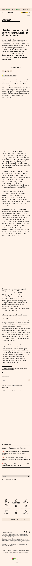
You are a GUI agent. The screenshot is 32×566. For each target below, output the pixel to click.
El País (28, 15)
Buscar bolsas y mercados (9, 472)
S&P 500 (14, 9)
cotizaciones (6, 513)
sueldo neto (25, 502)
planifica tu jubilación (6, 508)
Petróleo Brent (25, 9)
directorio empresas (25, 508)
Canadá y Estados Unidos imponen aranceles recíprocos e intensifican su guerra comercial (15, 447)
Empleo (8, 23)
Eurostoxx (8, 479)
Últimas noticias (25, 23)
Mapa (20, 552)
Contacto (4, 550)
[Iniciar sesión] (29, 12)
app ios (16, 513)
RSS (22, 552)
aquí (24, 390)
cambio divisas (16, 508)
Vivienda (4, 23)
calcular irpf (6, 502)
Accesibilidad (15, 552)
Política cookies (15, 550)
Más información (5, 387)
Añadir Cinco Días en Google (10, 75)
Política (19, 23)
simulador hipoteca (16, 502)
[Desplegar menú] (3, 12)
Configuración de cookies (24, 550)
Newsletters (25, 552)
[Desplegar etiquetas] (29, 380)
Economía (6, 20)
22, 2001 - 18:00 (16, 67)
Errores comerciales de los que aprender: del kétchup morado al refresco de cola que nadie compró (15, 453)
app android (25, 513)
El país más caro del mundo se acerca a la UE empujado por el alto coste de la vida (15, 464)
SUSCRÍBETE (24, 12)
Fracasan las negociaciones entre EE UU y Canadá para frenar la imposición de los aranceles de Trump (16, 459)
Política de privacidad (7, 552)
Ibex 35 (3, 9)
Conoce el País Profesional (16, 519)
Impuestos (13, 23)
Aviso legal (9, 550)
